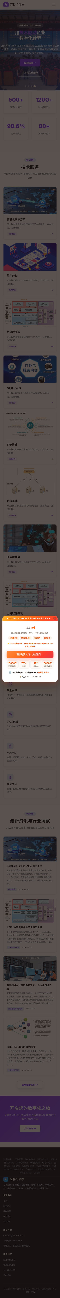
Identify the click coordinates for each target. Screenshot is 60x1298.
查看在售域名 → (44, 672)
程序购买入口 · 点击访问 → (30, 653)
